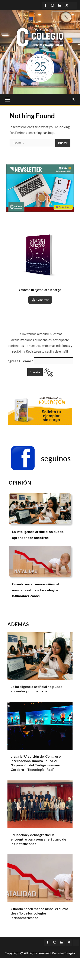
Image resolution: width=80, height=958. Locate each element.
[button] (40, 458)
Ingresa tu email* (20, 361)
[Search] (73, 99)
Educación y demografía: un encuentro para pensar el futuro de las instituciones (38, 839)
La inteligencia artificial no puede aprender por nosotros (36, 688)
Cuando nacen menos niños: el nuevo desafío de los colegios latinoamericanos (35, 590)
